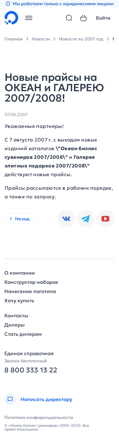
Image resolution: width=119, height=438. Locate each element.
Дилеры (14, 325)
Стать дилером (23, 334)
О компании (19, 273)
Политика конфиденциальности (38, 417)
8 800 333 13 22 (30, 370)
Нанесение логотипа (30, 291)
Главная (14, 39)
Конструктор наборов (31, 282)
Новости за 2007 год (81, 39)
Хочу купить (19, 300)
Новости (41, 39)
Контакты (16, 315)
